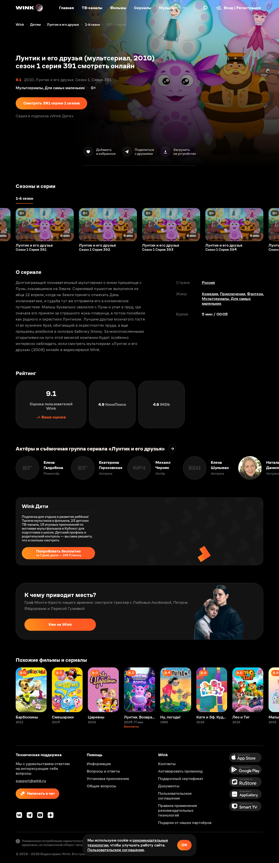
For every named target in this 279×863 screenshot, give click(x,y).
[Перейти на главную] (29, 8)
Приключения (232, 294)
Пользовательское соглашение (115, 850)
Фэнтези (255, 294)
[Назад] (8, 224)
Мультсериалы (215, 299)
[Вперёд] (271, 224)
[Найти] (205, 7)
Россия (208, 282)
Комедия (210, 294)
